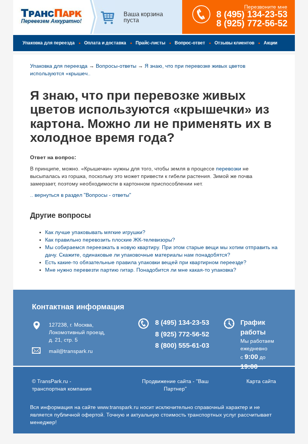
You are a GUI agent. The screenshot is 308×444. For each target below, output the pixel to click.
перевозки (228, 169)
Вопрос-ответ (190, 43)
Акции (270, 43)
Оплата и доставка (105, 43)
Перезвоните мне (265, 7)
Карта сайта (261, 381)
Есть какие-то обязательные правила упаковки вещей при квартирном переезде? (145, 262)
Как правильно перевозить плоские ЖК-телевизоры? (110, 240)
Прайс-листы (150, 43)
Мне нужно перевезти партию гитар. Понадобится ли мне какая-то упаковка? (140, 270)
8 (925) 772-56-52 (251, 23)
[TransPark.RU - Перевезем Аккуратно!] (51, 18)
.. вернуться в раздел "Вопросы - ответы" (80, 195)
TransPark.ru (52, 381)
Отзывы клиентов (234, 43)
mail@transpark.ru (71, 351)
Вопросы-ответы (116, 66)
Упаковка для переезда (49, 43)
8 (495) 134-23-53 (251, 14)
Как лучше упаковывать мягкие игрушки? (95, 232)
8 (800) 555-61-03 (182, 345)
